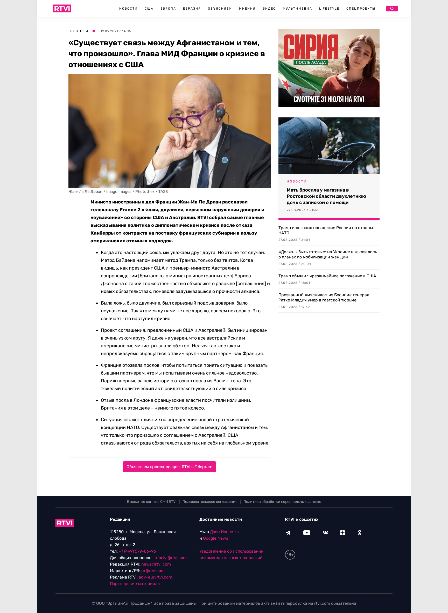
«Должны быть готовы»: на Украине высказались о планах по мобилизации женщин (327, 254)
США (149, 8)
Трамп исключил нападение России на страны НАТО (325, 230)
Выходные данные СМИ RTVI (152, 501)
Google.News (215, 538)
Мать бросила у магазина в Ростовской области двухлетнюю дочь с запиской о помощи (326, 196)
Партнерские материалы (135, 583)
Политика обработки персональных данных (282, 501)
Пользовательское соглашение (210, 501)
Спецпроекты (360, 8)
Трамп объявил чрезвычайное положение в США (327, 275)
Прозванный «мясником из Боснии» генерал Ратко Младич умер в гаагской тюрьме (323, 297)
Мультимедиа (297, 8)
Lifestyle (329, 8)
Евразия (192, 8)
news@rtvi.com (156, 564)
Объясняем (220, 8)
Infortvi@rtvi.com (170, 557)
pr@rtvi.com (153, 570)
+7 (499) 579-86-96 (137, 551)
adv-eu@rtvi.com (155, 577)
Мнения (247, 8)
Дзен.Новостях (225, 531)
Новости (128, 8)
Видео (269, 8)
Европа (168, 8)
